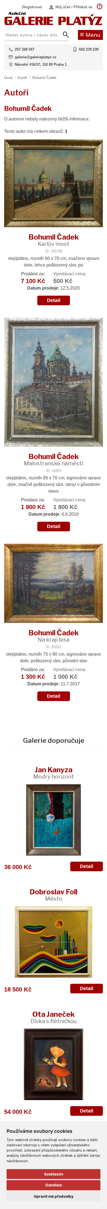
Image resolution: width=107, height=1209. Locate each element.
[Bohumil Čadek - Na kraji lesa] (53, 584)
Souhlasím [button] (53, 1174)
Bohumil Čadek (44, 78)
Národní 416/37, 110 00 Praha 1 (41, 64)
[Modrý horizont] (53, 820)
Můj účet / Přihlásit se (70, 7)
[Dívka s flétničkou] (53, 1064)
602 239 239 (88, 49)
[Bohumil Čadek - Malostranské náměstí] (53, 383)
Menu (90, 34)
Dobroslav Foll (53, 894)
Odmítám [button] (53, 1185)
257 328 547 (24, 49)
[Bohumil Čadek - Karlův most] (53, 183)
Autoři (22, 78)
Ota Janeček (53, 1017)
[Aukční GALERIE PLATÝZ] (53, 23)
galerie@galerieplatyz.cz (36, 57)
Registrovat (32, 7)
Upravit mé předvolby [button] (54, 1196)
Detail (53, 300)
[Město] (53, 942)
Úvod (8, 78)
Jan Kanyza (53, 772)
